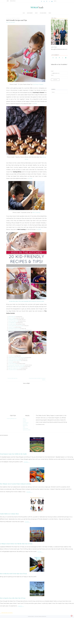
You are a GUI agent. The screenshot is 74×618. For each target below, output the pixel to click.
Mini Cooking (36, 212)
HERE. (39, 229)
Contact (24, 421)
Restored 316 (44, 616)
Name (52, 75)
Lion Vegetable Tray (12, 322)
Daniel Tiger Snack (12, 316)
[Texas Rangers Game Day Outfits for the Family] (37, 444)
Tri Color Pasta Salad (12, 363)
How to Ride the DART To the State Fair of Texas (13, 573)
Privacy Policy (25, 428)
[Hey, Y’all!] (59, 32)
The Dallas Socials (37, 7)
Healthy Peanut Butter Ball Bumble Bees (16, 357)
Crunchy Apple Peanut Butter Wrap (15, 325)
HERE (35, 103)
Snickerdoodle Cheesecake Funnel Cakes (16, 365)
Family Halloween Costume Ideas (9, 514)
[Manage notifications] (71, 616)
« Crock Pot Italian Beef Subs (12, 378)
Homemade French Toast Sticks (14, 360)
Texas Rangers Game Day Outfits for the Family (13, 454)
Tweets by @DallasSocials (11, 418)
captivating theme (37, 616)
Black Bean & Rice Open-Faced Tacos (16, 366)
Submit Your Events (26, 429)
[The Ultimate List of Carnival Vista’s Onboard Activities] (37, 474)
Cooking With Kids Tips (12, 319)
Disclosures (25, 424)
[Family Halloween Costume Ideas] (37, 504)
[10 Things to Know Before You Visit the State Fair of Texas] (37, 534)
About (24, 418)
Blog (7, 22)
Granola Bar (10, 362)
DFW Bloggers (25, 422)
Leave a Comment (16, 18)
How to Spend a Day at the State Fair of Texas (12, 598)
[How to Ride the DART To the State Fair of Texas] (37, 564)
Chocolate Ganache (12, 324)
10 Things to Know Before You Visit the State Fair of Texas (16, 543)
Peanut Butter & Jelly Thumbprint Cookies (16, 330)
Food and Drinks (12, 22)
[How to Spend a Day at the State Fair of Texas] (37, 588)
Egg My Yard (25, 425)
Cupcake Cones (11, 327)
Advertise (24, 419)
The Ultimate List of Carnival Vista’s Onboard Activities (15, 484)
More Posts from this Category (7, 612)
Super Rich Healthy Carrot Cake (14, 368)
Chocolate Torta (11, 355)
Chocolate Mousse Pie (12, 369)
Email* (52, 71)
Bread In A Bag (11, 318)
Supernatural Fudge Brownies (14, 328)
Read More (28, 491)
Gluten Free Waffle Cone (13, 321)
